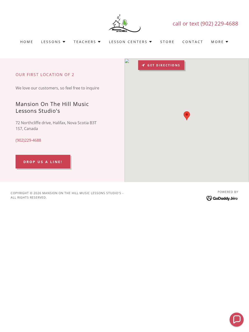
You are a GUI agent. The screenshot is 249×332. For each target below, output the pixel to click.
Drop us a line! (42, 161)
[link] (124, 23)
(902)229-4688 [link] (28, 140)
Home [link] (26, 41)
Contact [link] (192, 41)
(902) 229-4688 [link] (219, 23)
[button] (53, 42)
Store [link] (167, 41)
